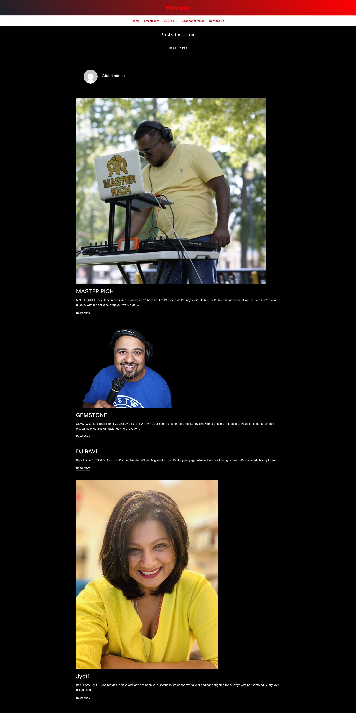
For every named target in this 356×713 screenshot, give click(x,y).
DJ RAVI (86, 451)
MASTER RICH (95, 291)
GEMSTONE (91, 415)
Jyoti (82, 676)
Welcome (178, 8)
